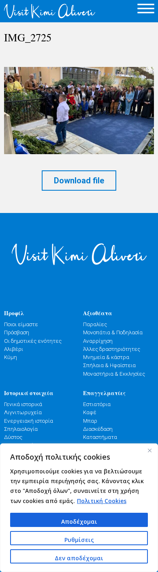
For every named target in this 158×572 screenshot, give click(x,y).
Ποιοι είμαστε (21, 324)
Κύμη (10, 357)
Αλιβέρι (13, 349)
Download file (79, 180)
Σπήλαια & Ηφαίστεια (109, 365)
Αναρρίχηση (98, 341)
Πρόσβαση (16, 332)
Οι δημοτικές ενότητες (33, 341)
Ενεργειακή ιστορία (28, 420)
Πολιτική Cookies (101, 501)
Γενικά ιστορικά (23, 404)
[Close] (149, 450)
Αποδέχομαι (79, 521)
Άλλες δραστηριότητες (111, 349)
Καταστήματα (100, 437)
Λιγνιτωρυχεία (23, 412)
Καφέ (89, 412)
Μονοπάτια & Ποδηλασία (113, 332)
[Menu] (146, 8)
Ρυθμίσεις (79, 540)
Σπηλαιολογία (21, 429)
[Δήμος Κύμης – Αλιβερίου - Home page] (39, 11)
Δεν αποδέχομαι (79, 558)
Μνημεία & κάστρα (106, 357)
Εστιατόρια (97, 404)
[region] (79, 507)
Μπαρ (90, 420)
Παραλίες (95, 324)
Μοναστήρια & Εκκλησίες (114, 373)
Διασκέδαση (98, 429)
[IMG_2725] (79, 111)
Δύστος (13, 437)
